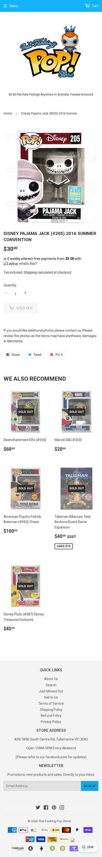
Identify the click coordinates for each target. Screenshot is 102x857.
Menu (13, 6)
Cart (94, 6)
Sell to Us (51, 697)
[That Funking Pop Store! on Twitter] (38, 808)
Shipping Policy (51, 710)
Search (51, 685)
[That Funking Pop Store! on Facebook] (45, 808)
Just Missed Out (51, 691)
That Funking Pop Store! (54, 821)
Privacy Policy (51, 722)
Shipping (30, 272)
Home (8, 113)
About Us (51, 679)
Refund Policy (51, 715)
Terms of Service (51, 703)
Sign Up (89, 786)
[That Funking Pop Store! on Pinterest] (53, 808)
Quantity (10, 285)
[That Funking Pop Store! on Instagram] (62, 808)
